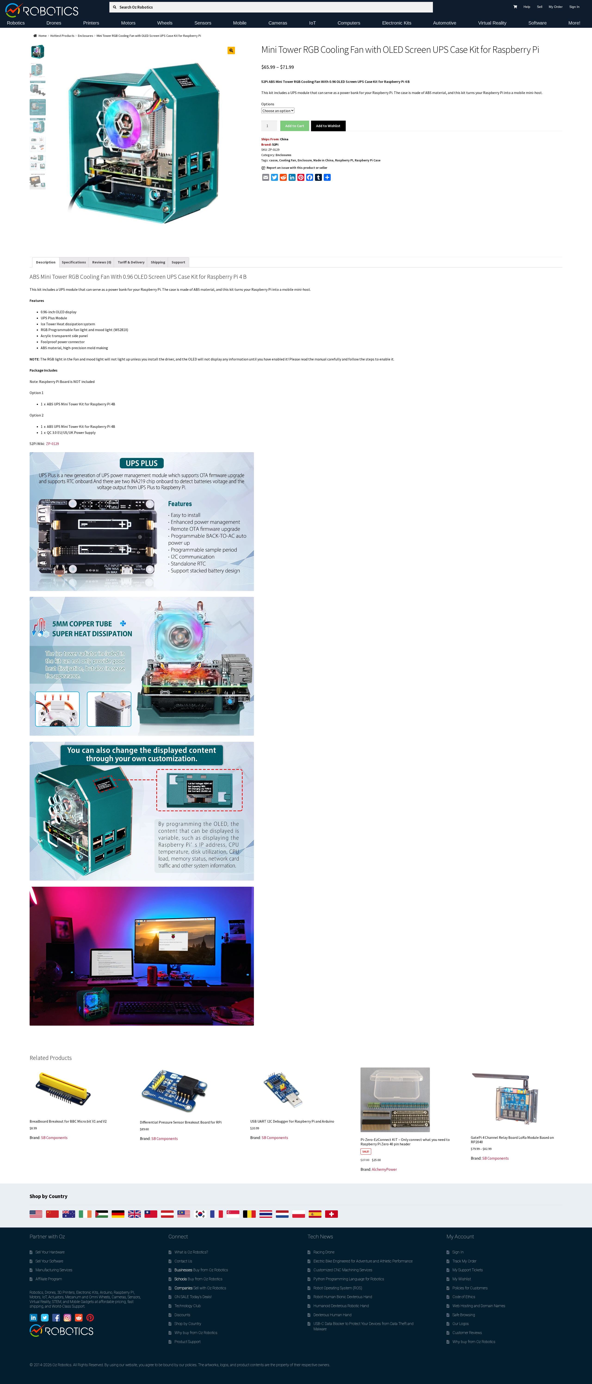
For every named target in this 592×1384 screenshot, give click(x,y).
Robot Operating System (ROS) (338, 1288)
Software (537, 22)
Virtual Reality (492, 22)
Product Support (187, 1342)
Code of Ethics (464, 1297)
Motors (128, 22)
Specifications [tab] (74, 262)
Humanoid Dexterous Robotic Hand (341, 1306)
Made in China (323, 160)
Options (267, 104)
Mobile (240, 22)
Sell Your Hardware (50, 1252)
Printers (91, 22)
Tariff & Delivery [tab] (131, 262)
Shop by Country (188, 1323)
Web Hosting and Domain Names (479, 1306)
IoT (312, 22)
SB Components (54, 1137)
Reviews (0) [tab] (101, 262)
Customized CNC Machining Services (343, 1270)
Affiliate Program (49, 1279)
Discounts (182, 1315)
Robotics (16, 22)
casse (273, 160)
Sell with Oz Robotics (200, 1288)
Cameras (277, 22)
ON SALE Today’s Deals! (193, 1297)
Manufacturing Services (54, 1270)
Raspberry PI (344, 160)
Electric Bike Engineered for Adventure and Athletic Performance (363, 1261)
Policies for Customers (470, 1288)
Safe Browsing (464, 1315)
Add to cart (294, 125)
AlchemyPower (384, 1169)
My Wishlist (462, 1279)
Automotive (444, 22)
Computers (349, 22)
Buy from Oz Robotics (201, 1270)
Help (527, 7)
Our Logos (461, 1323)
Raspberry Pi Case (367, 160)
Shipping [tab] (158, 262)
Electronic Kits (396, 22)
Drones (53, 22)
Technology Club (188, 1306)
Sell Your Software (49, 1261)
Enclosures (85, 36)
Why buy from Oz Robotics (196, 1333)
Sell (539, 7)
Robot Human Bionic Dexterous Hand (343, 1297)
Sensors (202, 22)
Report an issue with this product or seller (297, 168)
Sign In (574, 7)
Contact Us (183, 1261)
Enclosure (305, 160)
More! (574, 22)
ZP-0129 (52, 443)
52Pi (275, 144)
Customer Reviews (467, 1333)
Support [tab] (178, 262)
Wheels (165, 22)
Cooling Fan (287, 160)
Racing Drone (324, 1252)
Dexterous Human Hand (333, 1315)
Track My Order (464, 1261)
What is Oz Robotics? (191, 1252)
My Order (556, 7)
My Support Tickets (468, 1270)
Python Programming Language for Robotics (349, 1279)
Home (43, 36)
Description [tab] (46, 262)
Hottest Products (62, 36)
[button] (231, 50)
